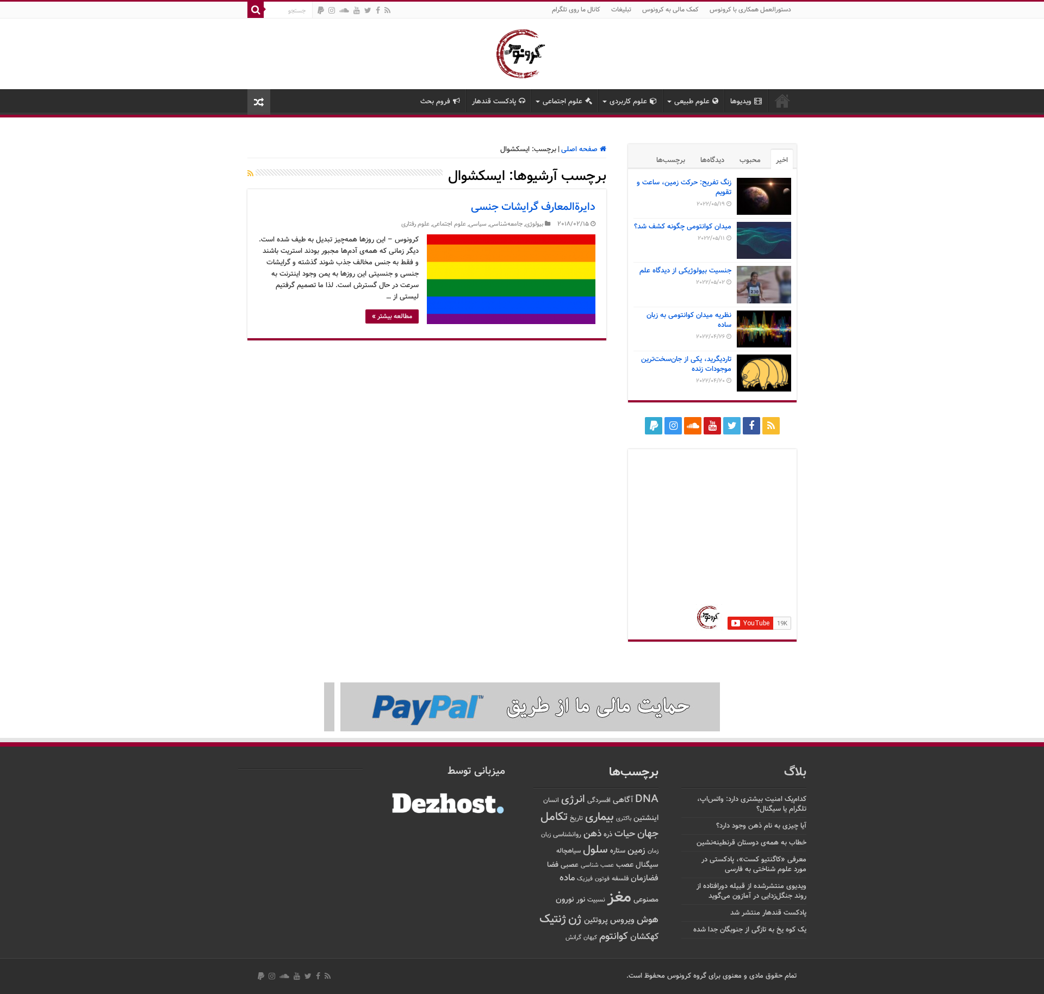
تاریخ (576, 818)
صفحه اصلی (580, 149)
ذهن (592, 834)
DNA (646, 799)
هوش (647, 919)
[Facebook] (378, 10)
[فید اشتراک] (250, 175)
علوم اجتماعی (562, 101)
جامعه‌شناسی (506, 224)
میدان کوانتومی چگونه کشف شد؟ (682, 226)
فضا (552, 865)
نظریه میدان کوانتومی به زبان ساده (689, 320)
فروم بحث (435, 101)
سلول (595, 850)
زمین (636, 850)
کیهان (590, 937)
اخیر (782, 160)
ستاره (617, 851)
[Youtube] (356, 10)
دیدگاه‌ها (712, 160)
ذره (608, 834)
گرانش (573, 937)
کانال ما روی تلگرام (576, 10)
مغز (619, 897)
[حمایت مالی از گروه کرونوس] (522, 707)
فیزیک (585, 879)
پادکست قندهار (494, 101)
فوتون (602, 879)
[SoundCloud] (344, 10)
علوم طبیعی (692, 101)
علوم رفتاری (415, 224)
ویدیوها (740, 101)
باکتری (623, 818)
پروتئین (596, 920)
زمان (653, 851)
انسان (551, 801)
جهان (647, 834)
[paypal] (320, 10)
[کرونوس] (522, 52)
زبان (546, 835)
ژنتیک (552, 919)
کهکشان (644, 937)
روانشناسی (567, 835)
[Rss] (387, 10)
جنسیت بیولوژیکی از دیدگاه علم (685, 270)
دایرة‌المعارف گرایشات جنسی (533, 207)
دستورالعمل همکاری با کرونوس (750, 10)
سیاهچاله (568, 851)
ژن (575, 919)
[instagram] (331, 10)
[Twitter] (367, 10)
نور (580, 899)
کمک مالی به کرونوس (670, 10)
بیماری (599, 817)
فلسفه (620, 879)
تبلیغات (621, 10)
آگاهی (623, 800)
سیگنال (647, 865)
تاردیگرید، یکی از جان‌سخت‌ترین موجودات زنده (686, 364)
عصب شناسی (597, 865)
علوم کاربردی (628, 101)
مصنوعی (645, 899)
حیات (624, 834)
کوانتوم (613, 937)
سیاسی (478, 224)
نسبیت (596, 900)
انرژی (573, 799)
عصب (624, 865)
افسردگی (599, 801)
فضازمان (644, 878)
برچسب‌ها (670, 160)
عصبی (570, 865)
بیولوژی (534, 224)
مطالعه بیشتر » (392, 316)
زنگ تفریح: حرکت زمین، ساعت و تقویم (684, 187)
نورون (565, 899)
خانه (782, 100)
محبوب (750, 160)
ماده (567, 878)
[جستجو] (255, 10)
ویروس (622, 920)
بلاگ (795, 772)
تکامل (554, 817)
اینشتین (645, 818)
